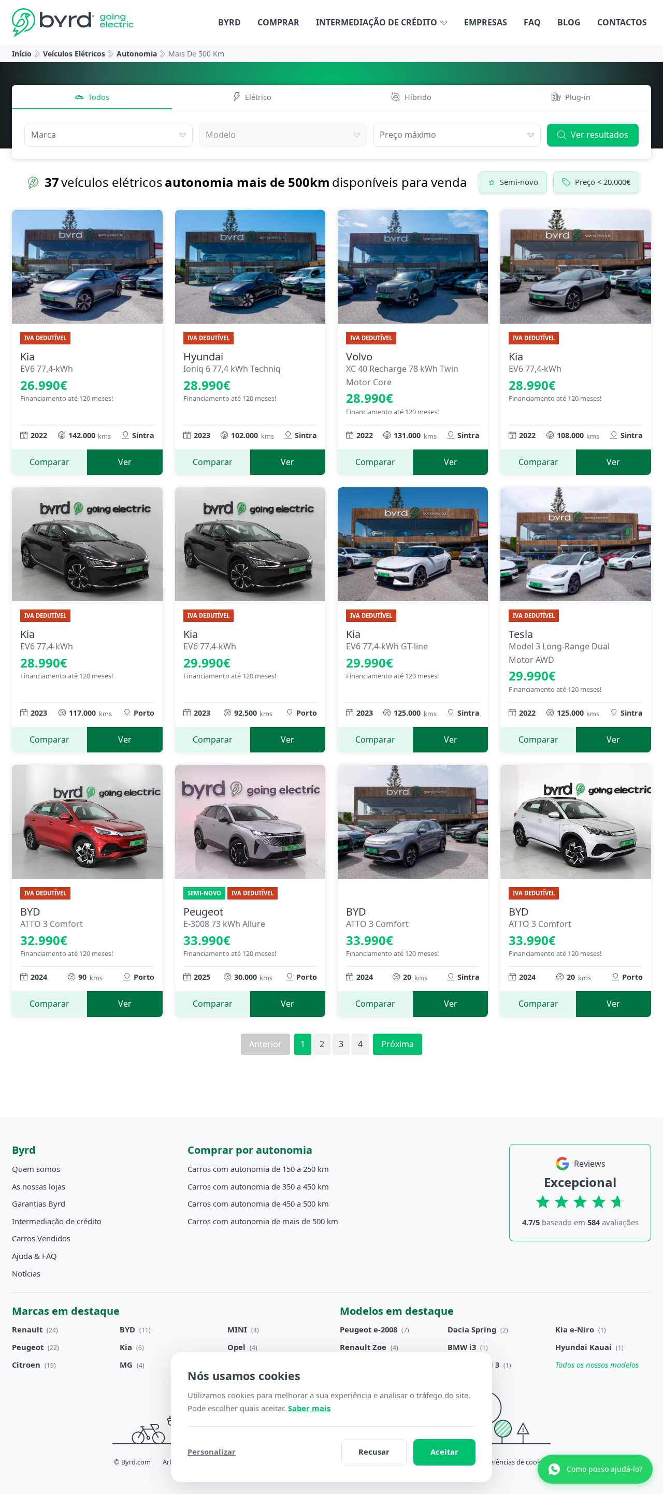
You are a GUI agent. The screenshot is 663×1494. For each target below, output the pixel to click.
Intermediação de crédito (377, 22)
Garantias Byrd (38, 1203)
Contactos (622, 22)
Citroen (26, 1364)
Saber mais (309, 1408)
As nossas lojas (38, 1186)
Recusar (374, 1451)
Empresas (485, 22)
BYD (127, 1329)
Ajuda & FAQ (34, 1256)
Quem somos (36, 1169)
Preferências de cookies (513, 1462)
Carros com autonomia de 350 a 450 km (258, 1186)
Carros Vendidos (41, 1238)
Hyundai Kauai (583, 1347)
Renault (27, 1329)
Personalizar (212, 1451)
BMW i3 (462, 1347)
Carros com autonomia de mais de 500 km (263, 1221)
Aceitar (444, 1451)
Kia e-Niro (574, 1329)
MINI (237, 1329)
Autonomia (137, 54)
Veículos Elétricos (74, 54)
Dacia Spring (472, 1329)
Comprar (278, 22)
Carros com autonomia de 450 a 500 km (258, 1203)
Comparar (49, 462)
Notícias (26, 1273)
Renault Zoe (363, 1347)
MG (126, 1364)
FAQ (532, 22)
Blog (569, 22)
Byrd (229, 22)
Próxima (397, 1044)
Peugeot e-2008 (368, 1329)
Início (22, 54)
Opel (236, 1347)
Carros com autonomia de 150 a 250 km (258, 1169)
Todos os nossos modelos (597, 1364)
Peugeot (28, 1347)
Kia (126, 1347)
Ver (125, 462)
